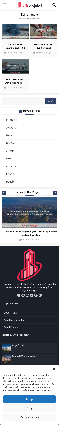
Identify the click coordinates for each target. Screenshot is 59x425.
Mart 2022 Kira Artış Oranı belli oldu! (15, 83)
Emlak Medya (11, 313)
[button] (54, 368)
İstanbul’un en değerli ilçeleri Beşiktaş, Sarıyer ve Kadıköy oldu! (31, 233)
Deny (29, 408)
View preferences (29, 417)
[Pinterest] (31, 295)
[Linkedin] (40, 295)
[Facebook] (18, 295)
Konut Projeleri (11, 326)
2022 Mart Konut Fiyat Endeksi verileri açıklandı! (44, 48)
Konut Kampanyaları (14, 319)
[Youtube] (27, 295)
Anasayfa (23, 18)
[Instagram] (36, 295)
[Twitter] (23, 295)
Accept (29, 399)
